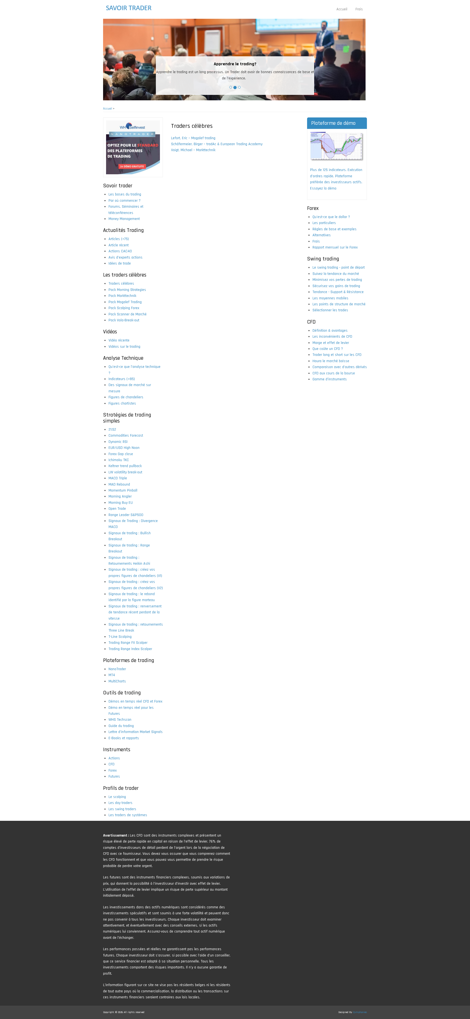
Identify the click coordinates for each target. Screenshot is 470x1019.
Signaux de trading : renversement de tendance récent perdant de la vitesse (135, 612)
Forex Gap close (121, 454)
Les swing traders (122, 809)
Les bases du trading (125, 194)
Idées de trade (120, 263)
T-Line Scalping (120, 636)
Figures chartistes (122, 403)
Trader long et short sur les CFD (337, 354)
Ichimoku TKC (119, 460)
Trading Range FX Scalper (128, 642)
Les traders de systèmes (128, 815)
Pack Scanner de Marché (128, 314)
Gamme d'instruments (330, 379)
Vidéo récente (119, 340)
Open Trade (117, 508)
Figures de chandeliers (126, 397)
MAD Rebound (119, 484)
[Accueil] (132, 7)
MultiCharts (117, 681)
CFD (112, 764)
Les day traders (120, 802)
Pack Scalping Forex (124, 308)
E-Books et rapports (124, 738)
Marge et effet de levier (331, 342)
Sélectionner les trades (330, 310)
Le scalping (117, 796)
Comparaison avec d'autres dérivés (340, 367)
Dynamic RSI (118, 441)
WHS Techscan (120, 719)
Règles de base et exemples (335, 229)
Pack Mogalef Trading (125, 302)
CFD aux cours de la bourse (334, 373)
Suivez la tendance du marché (336, 273)
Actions (114, 758)
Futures (114, 776)
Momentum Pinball (123, 490)
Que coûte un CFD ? (328, 348)
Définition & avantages (330, 330)
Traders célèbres (121, 283)
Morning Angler (120, 496)
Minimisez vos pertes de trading (337, 279)
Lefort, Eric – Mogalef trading (193, 138)
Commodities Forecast (126, 435)
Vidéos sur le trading (124, 346)
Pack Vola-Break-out (124, 320)
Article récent (119, 245)
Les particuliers (324, 222)
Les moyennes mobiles (330, 298)
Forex (113, 770)
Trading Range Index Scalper (130, 649)
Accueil (341, 9)
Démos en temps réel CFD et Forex (135, 701)
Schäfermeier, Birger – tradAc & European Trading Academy (216, 144)
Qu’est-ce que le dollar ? (331, 217)
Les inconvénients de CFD (332, 336)
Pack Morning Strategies (127, 289)
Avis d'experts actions (126, 257)
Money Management (124, 218)
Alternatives (322, 235)
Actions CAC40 (120, 251)
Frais (359, 9)
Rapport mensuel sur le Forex (335, 247)
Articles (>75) (119, 239)
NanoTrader (117, 669)
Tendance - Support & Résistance (338, 292)
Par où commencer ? (125, 200)
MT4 (112, 675)
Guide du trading (121, 725)
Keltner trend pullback (125, 466)
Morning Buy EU (121, 502)
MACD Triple (118, 478)
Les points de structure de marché (339, 304)
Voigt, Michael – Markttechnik (193, 150)
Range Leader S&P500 (126, 514)
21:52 (112, 429)
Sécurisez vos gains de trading (336, 286)
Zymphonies (360, 1012)
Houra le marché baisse (331, 361)
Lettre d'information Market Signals (136, 731)
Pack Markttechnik (122, 295)
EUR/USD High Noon (124, 447)
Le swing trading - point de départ (339, 267)
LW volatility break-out (125, 472)
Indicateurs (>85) (122, 379)
